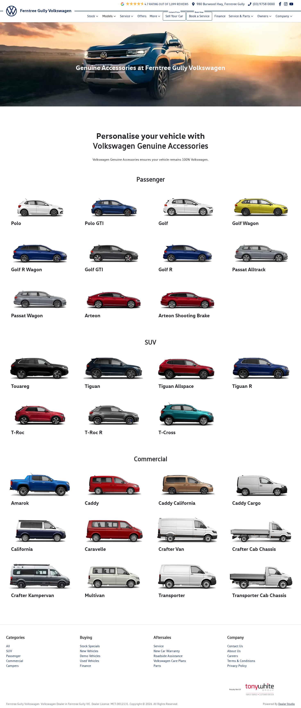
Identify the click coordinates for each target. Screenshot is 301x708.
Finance (219, 16)
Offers (141, 16)
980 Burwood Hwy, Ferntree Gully (221, 4)
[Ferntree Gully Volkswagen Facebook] (281, 4)
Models (107, 16)
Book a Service (199, 16)
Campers (12, 666)
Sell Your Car (174, 16)
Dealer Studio (286, 704)
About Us (234, 651)
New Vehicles (89, 651)
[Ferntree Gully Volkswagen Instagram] (286, 4)
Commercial (14, 661)
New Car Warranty (167, 651)
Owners (262, 16)
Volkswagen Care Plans (170, 661)
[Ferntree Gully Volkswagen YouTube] (292, 4)
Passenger (13, 656)
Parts (157, 666)
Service (125, 16)
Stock (91, 16)
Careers (232, 656)
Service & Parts (239, 16)
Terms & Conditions (241, 661)
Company (282, 16)
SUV (9, 651)
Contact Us (235, 646)
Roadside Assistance (168, 656)
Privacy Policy (237, 666)
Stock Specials (90, 646)
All (8, 646)
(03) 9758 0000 (264, 4)
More (153, 16)
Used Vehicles (89, 661)
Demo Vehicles (90, 656)
